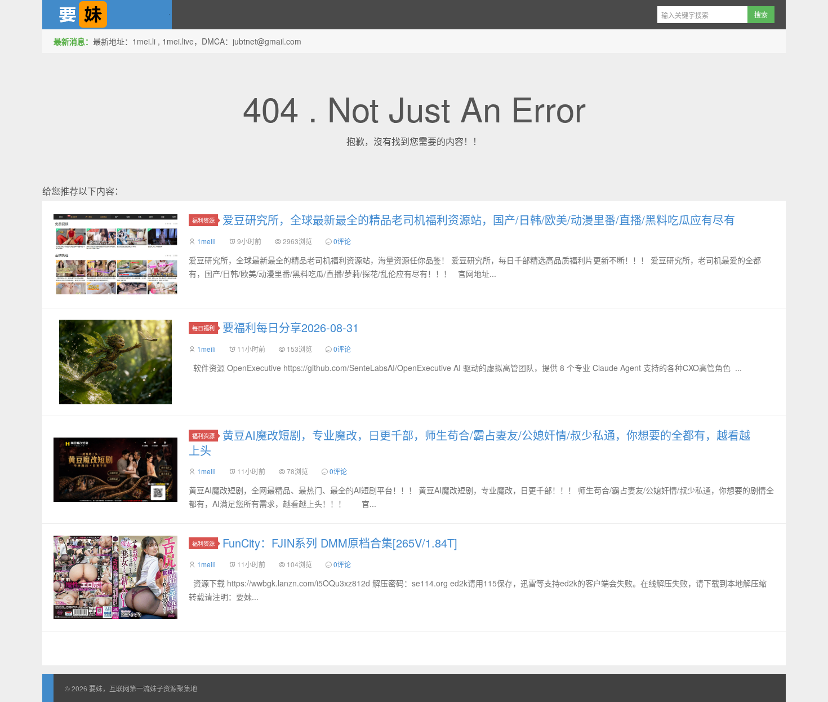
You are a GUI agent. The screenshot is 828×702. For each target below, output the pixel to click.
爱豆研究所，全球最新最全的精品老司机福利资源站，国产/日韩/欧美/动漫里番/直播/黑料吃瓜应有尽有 (478, 219)
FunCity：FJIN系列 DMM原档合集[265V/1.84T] (339, 543)
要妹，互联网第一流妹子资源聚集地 (107, 14)
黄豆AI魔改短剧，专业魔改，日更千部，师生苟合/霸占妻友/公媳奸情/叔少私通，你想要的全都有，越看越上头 (469, 442)
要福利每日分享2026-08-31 (290, 327)
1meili (206, 241)
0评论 (342, 241)
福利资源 (203, 220)
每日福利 (203, 328)
